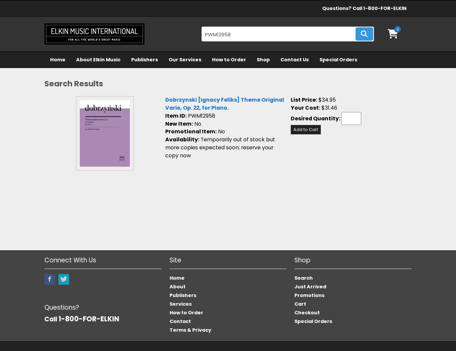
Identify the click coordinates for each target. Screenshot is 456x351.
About (178, 286)
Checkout (307, 312)
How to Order (229, 59)
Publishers (144, 59)
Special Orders (338, 59)
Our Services (185, 59)
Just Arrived (310, 286)
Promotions (309, 295)
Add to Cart (305, 129)
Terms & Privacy (190, 330)
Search (303, 278)
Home (57, 59)
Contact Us (294, 59)
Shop (263, 59)
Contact (180, 321)
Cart (300, 304)
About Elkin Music (98, 59)
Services (181, 304)
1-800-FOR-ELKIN (385, 8)
